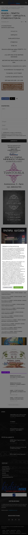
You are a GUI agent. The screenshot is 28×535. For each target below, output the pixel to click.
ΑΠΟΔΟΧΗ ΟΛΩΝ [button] (18, 287)
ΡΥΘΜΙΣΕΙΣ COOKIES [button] (7, 287)
